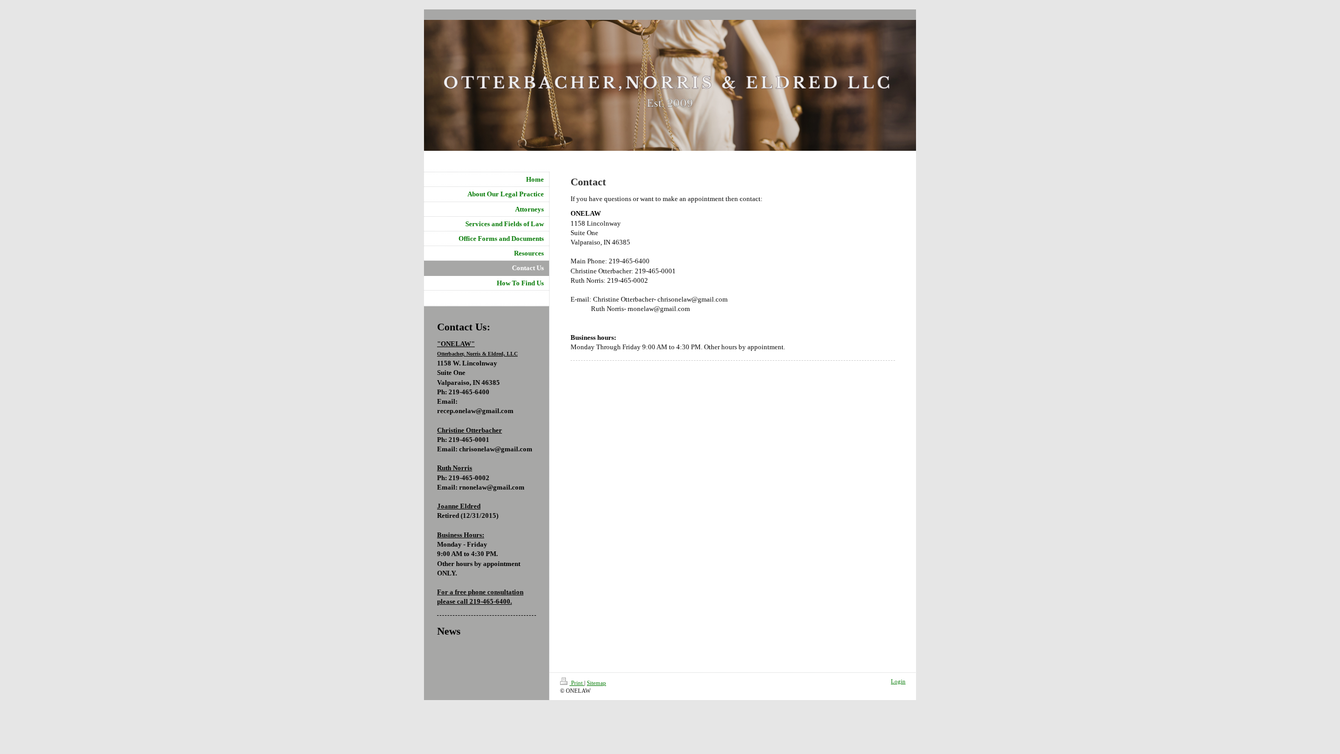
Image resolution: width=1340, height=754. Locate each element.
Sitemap (596, 683)
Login (898, 681)
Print (577, 683)
